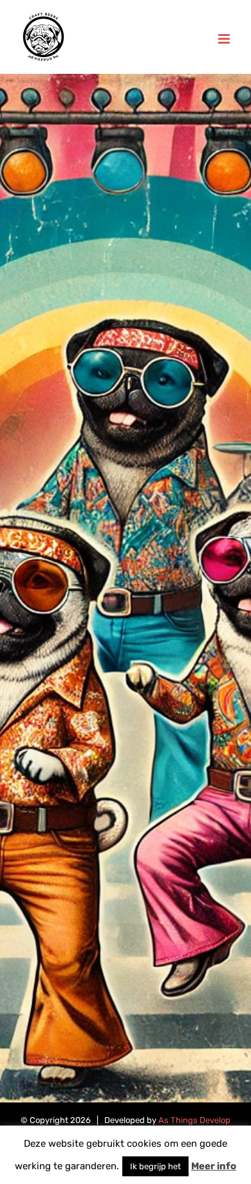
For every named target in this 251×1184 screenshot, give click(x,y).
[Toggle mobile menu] (225, 39)
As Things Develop (194, 1120)
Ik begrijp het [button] (155, 1166)
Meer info (213, 1166)
